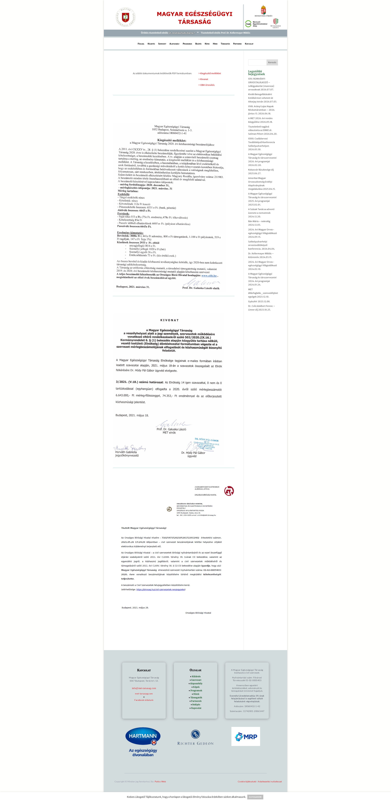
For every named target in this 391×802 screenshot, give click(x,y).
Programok (187, 44)
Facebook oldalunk (143, 700)
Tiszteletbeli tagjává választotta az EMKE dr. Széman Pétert (260, 130)
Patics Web (160, 781)
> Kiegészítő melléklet (209, 73)
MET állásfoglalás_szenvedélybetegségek (263, 293)
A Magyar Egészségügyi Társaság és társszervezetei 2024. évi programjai (262, 277)
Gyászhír (252, 301)
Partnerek (237, 44)
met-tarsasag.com (144, 693)
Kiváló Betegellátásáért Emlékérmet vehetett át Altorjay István (260, 98)
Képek (207, 44)
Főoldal (141, 44)
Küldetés (151, 44)
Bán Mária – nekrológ (259, 221)
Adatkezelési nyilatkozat (270, 781)
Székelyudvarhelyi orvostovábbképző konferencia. (257, 245)
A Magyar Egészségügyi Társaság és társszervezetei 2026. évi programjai (262, 158)
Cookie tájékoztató (247, 781)
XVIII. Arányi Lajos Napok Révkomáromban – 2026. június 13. (261, 110)
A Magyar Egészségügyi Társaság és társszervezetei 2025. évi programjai (262, 197)
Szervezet (162, 44)
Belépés (198, 44)
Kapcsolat (249, 44)
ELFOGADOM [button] (255, 797)
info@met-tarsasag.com (144, 688)
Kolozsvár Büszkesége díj (261, 169)
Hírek (215, 44)
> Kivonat (203, 79)
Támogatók (225, 44)
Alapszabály (174, 44)
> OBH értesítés (206, 85)
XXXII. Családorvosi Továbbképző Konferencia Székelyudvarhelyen (261, 142)
